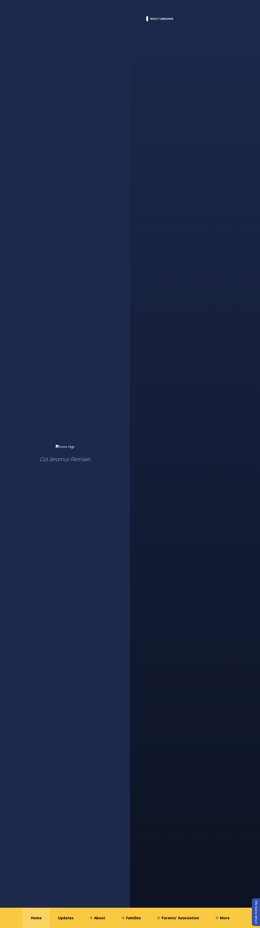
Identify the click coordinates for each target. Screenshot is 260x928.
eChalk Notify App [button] (256, 912)
